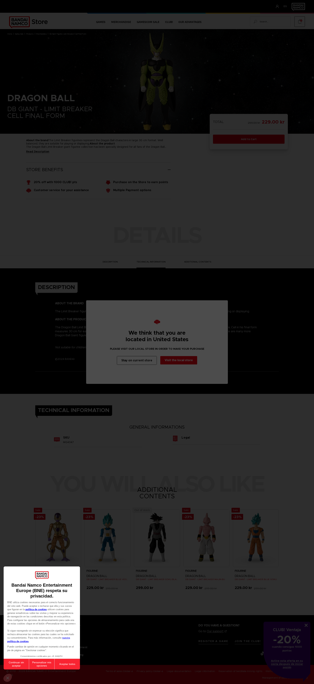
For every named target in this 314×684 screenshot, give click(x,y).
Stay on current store (136, 360)
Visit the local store (179, 360)
